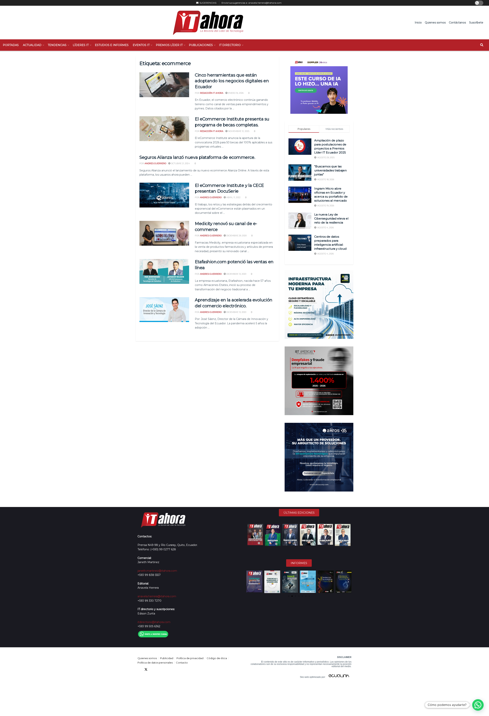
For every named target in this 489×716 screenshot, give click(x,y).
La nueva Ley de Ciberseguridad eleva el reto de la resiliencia (331, 218)
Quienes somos (435, 22)
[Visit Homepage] (206, 22)
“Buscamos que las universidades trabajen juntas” (330, 170)
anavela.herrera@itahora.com (265, 2)
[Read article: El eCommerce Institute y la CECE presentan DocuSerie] (164, 195)
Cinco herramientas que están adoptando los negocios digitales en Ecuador (232, 81)
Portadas (11, 45)
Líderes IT (81, 45)
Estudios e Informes (112, 45)
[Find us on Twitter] (145, 669)
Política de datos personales (155, 662)
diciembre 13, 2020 (236, 274)
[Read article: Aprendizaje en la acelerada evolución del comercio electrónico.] (164, 309)
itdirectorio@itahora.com (154, 622)
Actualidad (32, 45)
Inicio (418, 22)
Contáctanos (457, 22)
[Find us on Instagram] (166, 669)
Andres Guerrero (155, 163)
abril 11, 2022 (233, 197)
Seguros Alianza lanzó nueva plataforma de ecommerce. (197, 157)
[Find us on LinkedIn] (152, 669)
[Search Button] (481, 45)
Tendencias (57, 45)
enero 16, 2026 (235, 93)
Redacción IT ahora (211, 93)
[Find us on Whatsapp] (173, 669)
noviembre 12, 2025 (238, 131)
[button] (249, 581)
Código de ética (217, 658)
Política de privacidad (189, 658)
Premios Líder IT (169, 45)
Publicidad (166, 658)
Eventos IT (141, 45)
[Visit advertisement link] (319, 85)
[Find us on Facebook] (139, 669)
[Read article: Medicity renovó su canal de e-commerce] (164, 233)
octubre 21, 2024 (180, 163)
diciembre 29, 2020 (236, 235)
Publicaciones (201, 45)
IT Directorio (230, 45)
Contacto (182, 662)
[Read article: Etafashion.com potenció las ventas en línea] (164, 271)
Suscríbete (476, 22)
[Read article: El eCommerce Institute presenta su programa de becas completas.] (164, 128)
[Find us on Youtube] (159, 669)
